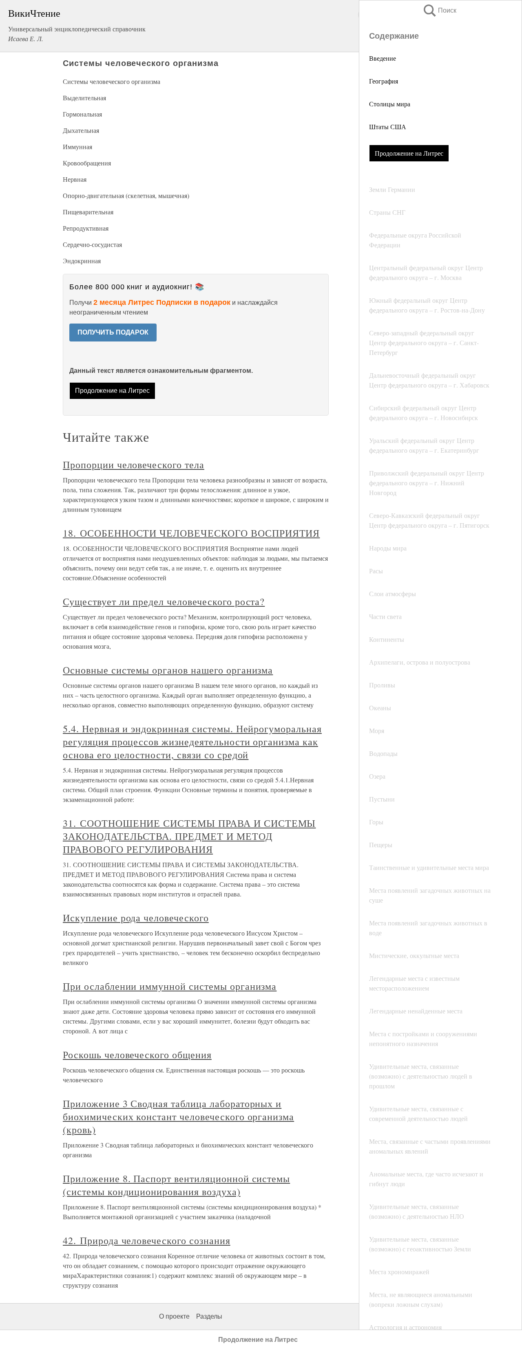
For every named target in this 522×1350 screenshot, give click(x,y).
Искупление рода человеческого (136, 917)
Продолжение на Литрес (409, 153)
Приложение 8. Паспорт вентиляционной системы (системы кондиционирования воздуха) (176, 1185)
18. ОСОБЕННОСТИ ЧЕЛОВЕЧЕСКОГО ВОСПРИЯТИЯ (191, 533)
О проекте (174, 1316)
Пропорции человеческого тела (133, 464)
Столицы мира (389, 103)
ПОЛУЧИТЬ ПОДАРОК (112, 332)
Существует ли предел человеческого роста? (164, 601)
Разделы (209, 1316)
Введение (382, 58)
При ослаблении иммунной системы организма (169, 986)
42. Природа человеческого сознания (146, 1240)
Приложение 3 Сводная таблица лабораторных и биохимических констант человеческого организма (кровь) (178, 1116)
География (383, 81)
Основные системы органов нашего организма (168, 669)
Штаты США (387, 126)
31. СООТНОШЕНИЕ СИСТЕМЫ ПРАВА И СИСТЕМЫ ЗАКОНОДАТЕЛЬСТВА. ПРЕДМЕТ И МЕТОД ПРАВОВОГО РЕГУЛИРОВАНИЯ (189, 836)
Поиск (439, 10)
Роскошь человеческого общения (137, 1054)
